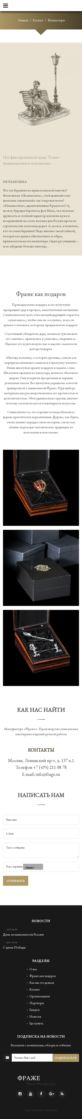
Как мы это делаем (41, 983)
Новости (35, 1016)
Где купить (36, 1023)
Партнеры (36, 1003)
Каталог (38, 20)
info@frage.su (48, 774)
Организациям (39, 996)
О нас (33, 969)
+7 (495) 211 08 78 (50, 767)
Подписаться (65, 1057)
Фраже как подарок (42, 976)
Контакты (51, 1110)
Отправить (16, 881)
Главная (23, 20)
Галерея (34, 1010)
